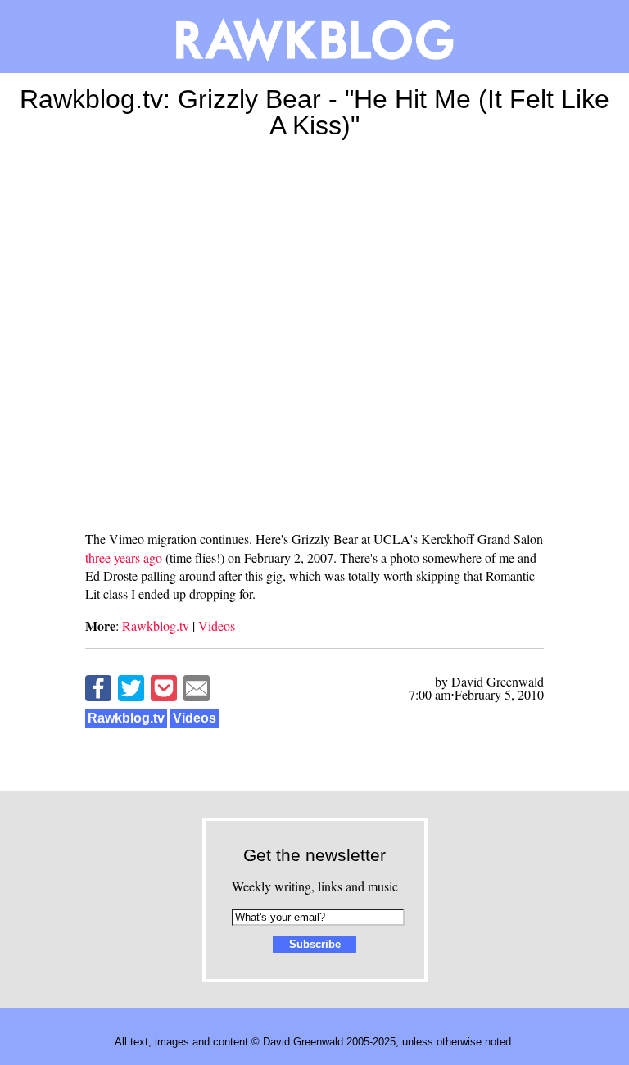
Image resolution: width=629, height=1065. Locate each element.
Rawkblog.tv (155, 625)
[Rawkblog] (314, 36)
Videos (216, 625)
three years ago (123, 557)
